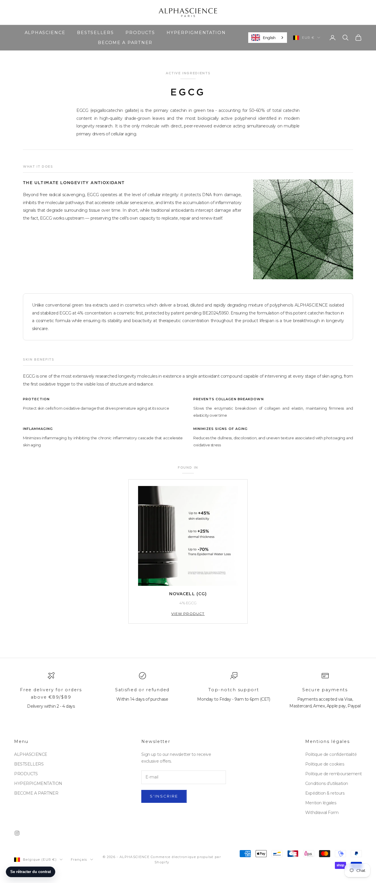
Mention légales (320, 802)
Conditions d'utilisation (326, 783)
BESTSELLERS (95, 32)
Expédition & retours (325, 793)
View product (187, 613)
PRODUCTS (140, 32)
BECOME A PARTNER (125, 42)
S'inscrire (164, 796)
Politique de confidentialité (331, 754)
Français (79, 859)
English (269, 37)
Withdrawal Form (322, 812)
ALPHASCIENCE (45, 32)
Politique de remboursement (333, 773)
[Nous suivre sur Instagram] (17, 833)
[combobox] (267, 37)
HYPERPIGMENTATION (196, 32)
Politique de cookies (324, 764)
